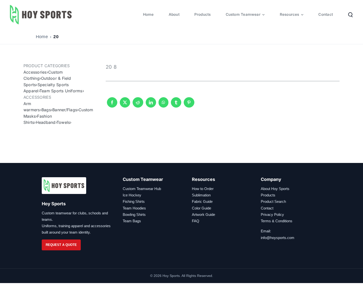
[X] (125, 104)
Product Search (273, 201)
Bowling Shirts (134, 214)
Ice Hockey (132, 195)
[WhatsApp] (163, 104)
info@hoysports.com (277, 238)
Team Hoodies (134, 208)
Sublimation (201, 195)
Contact (267, 208)
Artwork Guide (203, 214)
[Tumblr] (176, 104)
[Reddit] (137, 104)
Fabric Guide (202, 201)
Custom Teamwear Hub (142, 189)
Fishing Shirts (134, 201)
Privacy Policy (272, 214)
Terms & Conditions (276, 221)
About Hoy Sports (275, 189)
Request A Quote (61, 245)
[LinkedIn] (150, 104)
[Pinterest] (188, 104)
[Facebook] (112, 104)
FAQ (195, 221)
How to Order (203, 189)
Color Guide (201, 208)
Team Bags (132, 221)
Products (268, 195)
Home (42, 36)
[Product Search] (350, 14)
